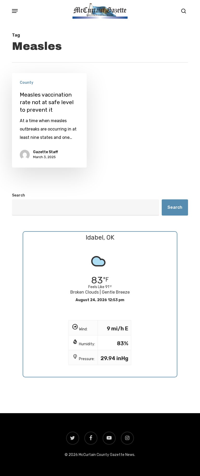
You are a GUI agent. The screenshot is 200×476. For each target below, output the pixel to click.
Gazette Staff (45, 152)
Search (18, 195)
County (26, 82)
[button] (15, 11)
